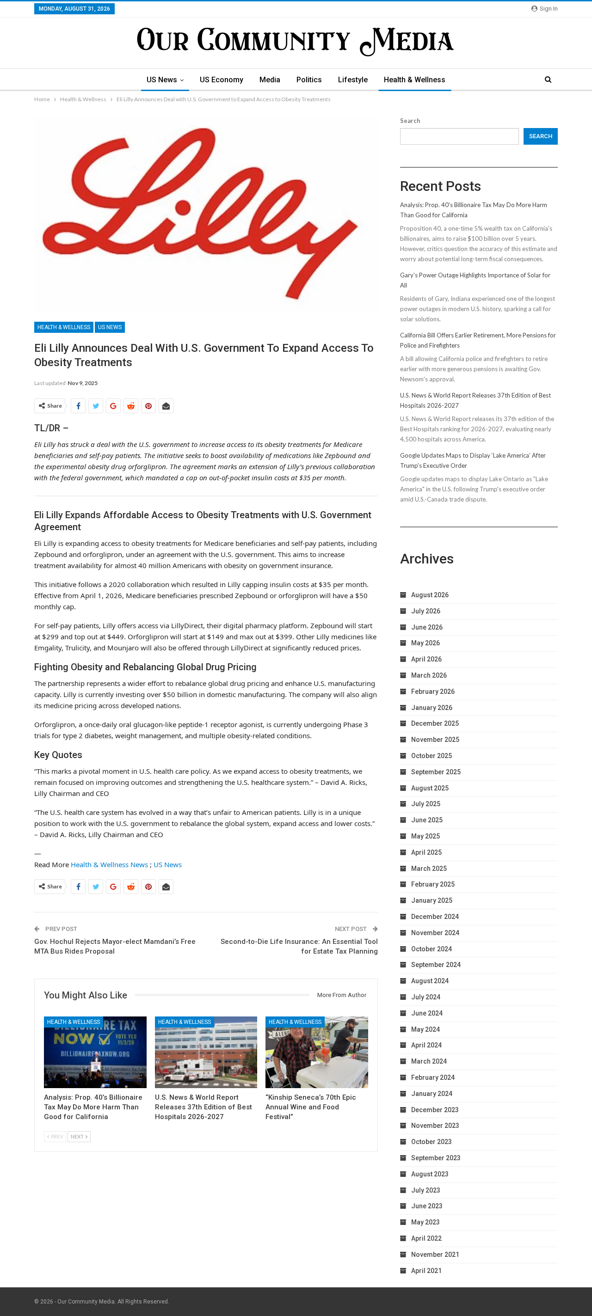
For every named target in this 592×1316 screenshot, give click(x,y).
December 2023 (435, 1110)
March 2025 (429, 868)
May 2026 (425, 643)
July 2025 (425, 804)
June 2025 (427, 820)
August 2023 (430, 1174)
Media (269, 79)
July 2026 (425, 611)
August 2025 (430, 788)
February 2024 (433, 1077)
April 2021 (426, 1270)
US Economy (221, 79)
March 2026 (429, 675)
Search (410, 120)
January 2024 (431, 1093)
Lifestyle (353, 79)
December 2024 (435, 916)
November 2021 (435, 1254)
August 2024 (430, 981)
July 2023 (425, 1190)
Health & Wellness (414, 79)
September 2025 (436, 772)
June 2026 (427, 627)
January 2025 (431, 900)
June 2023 (427, 1206)
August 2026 (430, 595)
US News (162, 79)
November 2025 (435, 739)
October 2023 (431, 1141)
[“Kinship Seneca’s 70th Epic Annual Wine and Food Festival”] (316, 1052)
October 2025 (431, 755)
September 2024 (436, 964)
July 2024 (425, 997)
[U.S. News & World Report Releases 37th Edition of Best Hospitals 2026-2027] (206, 1052)
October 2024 (431, 949)
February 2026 (433, 691)
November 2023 (435, 1125)
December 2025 (435, 723)
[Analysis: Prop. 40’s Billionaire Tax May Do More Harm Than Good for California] (95, 1052)
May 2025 (425, 836)
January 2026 (431, 707)
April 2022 (426, 1238)
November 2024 (435, 933)
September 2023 (436, 1158)
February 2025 (433, 884)
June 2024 (427, 1013)
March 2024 (429, 1061)
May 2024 (425, 1029)
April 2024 (426, 1045)
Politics (309, 79)
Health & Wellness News (109, 864)
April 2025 (426, 852)
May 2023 (425, 1222)
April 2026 (426, 659)
